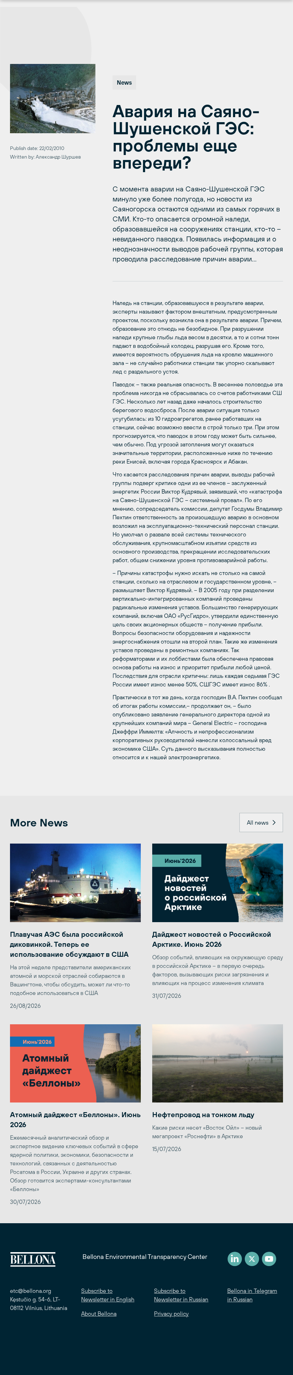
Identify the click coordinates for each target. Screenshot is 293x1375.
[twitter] (252, 1259)
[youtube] (269, 1259)
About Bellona (98, 1313)
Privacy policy (171, 1313)
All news (257, 822)
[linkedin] (235, 1259)
